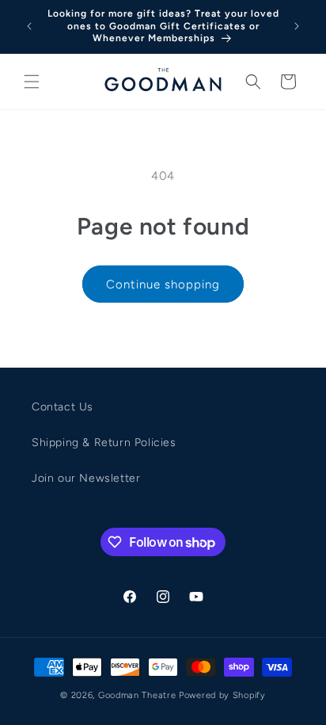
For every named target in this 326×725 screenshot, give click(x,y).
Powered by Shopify (222, 695)
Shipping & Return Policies (104, 442)
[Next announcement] (296, 26)
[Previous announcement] (29, 26)
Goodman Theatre (137, 695)
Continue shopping (163, 284)
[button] (31, 81)
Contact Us (62, 407)
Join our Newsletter (86, 478)
